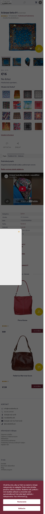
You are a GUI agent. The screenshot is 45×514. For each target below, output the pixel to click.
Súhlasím (21, 508)
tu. (26, 496)
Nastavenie (21, 502)
